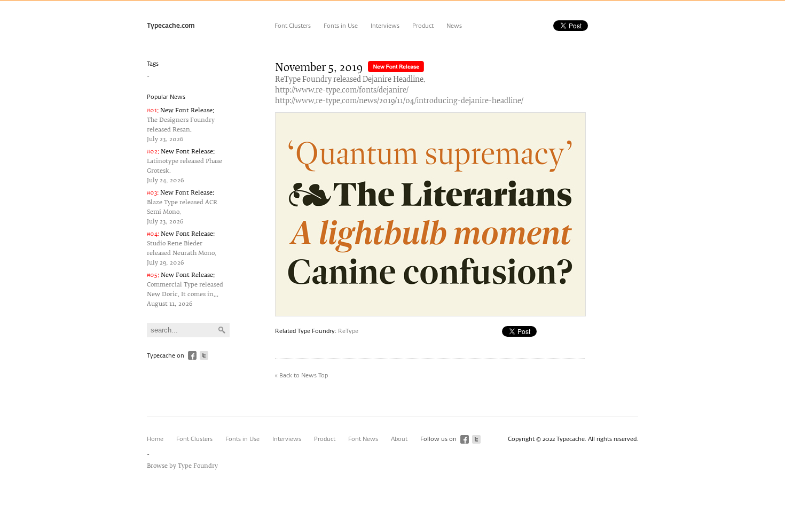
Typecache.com (171, 26)
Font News (363, 439)
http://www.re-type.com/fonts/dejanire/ (342, 90)
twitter (204, 355)
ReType (348, 331)
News (454, 26)
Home (155, 439)
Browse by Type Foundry (182, 466)
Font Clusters (292, 26)
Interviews (385, 26)
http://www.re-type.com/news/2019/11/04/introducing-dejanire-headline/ (399, 101)
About (399, 439)
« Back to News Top (301, 375)
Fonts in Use (341, 26)
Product (423, 26)
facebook (192, 355)
